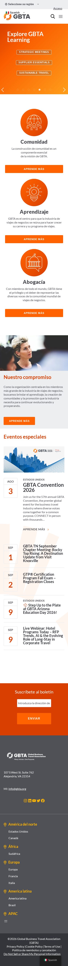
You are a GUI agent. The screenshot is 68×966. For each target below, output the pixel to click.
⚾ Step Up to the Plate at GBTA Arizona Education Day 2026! (42, 609)
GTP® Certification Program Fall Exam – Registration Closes (39, 578)
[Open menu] (60, 16)
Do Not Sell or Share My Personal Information (32, 954)
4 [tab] (34, 90)
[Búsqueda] (53, 16)
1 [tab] (18, 90)
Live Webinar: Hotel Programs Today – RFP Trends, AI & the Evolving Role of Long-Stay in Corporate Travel (43, 635)
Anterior (3, 89)
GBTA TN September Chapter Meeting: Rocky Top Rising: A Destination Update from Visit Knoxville (43, 553)
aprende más (34, 169)
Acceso (57, 8)
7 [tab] (50, 90)
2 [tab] (23, 90)
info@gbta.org (17, 788)
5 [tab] (39, 90)
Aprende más (34, 239)
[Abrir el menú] (6, 921)
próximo (64, 89)
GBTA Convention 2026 (43, 487)
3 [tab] (28, 90)
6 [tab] (45, 90)
